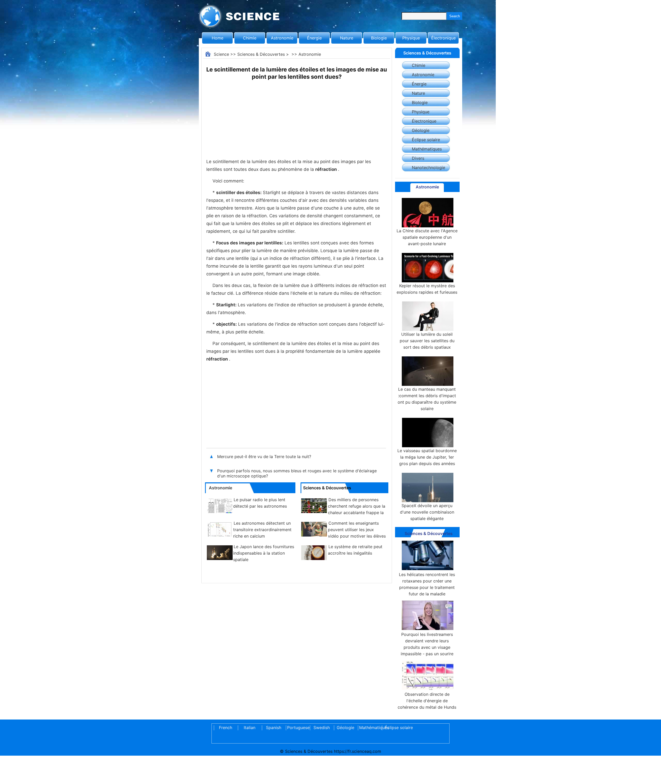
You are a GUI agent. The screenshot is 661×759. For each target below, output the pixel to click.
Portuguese (297, 727)
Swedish (321, 727)
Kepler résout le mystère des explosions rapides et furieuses (427, 289)
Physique (411, 38)
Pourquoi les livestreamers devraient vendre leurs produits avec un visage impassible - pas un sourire (427, 644)
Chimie (249, 38)
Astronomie (282, 38)
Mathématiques (427, 148)
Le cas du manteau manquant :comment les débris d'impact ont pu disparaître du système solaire (427, 399)
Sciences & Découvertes (261, 54)
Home (217, 38)
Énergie (314, 38)
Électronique (443, 38)
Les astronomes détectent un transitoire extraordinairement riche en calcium (262, 530)
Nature (346, 38)
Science (221, 54)
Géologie (420, 130)
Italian (249, 727)
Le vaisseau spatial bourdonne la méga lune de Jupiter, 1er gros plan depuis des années (427, 457)
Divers (418, 158)
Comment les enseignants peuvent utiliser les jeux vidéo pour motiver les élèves (357, 530)
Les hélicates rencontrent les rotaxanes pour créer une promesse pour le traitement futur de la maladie (427, 584)
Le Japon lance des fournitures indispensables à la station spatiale (263, 553)
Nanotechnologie (428, 167)
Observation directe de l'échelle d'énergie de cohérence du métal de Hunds (427, 701)
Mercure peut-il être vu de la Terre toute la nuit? (264, 456)
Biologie (379, 38)
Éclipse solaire (426, 139)
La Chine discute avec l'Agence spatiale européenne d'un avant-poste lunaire (427, 237)
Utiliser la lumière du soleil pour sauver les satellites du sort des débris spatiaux (427, 341)
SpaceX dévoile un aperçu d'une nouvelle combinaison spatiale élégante (427, 512)
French (225, 727)
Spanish (273, 727)
